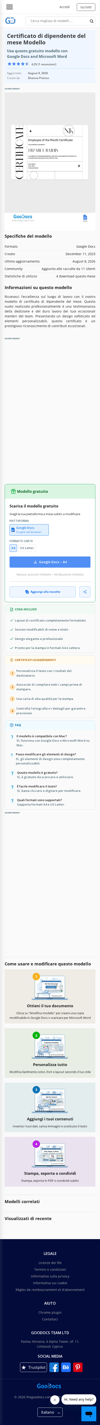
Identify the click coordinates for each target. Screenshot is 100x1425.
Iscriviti (86, 7)
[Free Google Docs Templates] (10, 21)
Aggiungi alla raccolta (45, 592)
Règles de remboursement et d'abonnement (50, 1289)
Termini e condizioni (50, 1269)
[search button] (92, 21)
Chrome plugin (50, 1312)
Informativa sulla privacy (50, 1276)
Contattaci (50, 1319)
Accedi (65, 7)
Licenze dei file (50, 1262)
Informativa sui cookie (50, 1283)
